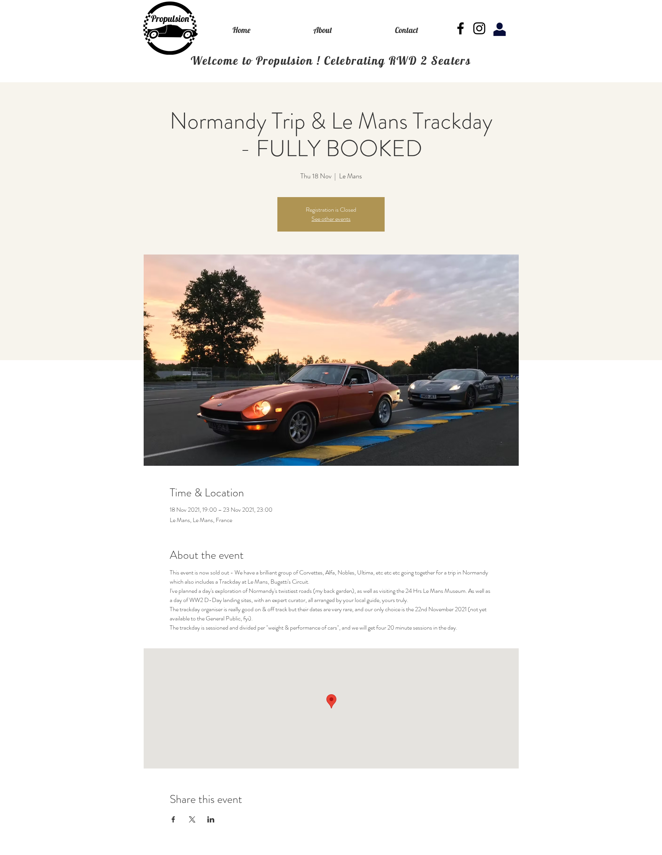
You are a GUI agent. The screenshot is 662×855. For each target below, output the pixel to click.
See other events (331, 218)
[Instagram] (479, 28)
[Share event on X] (192, 819)
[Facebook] (460, 28)
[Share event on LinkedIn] (211, 819)
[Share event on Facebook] (173, 819)
